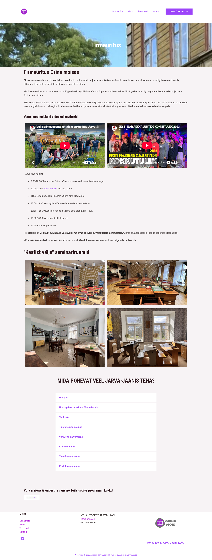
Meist (130, 11)
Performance (50, 188)
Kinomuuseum (67, 446)
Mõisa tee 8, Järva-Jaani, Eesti (165, 542)
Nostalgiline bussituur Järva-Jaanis (78, 407)
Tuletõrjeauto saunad (70, 427)
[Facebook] (22, 538)
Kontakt (156, 11)
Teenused (143, 11)
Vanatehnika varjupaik (71, 437)
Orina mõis (117, 11)
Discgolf (63, 397)
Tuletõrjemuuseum (69, 456)
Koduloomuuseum (69, 466)
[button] (106, 397)
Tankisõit (64, 417)
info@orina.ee (87, 519)
